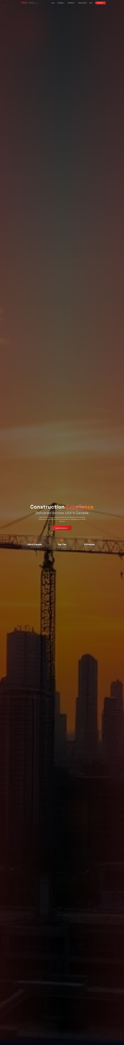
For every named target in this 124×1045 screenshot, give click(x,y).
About (91, 3)
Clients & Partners (82, 3)
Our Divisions (60, 3)
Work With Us (71, 3)
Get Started (100, 3)
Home (53, 3)
